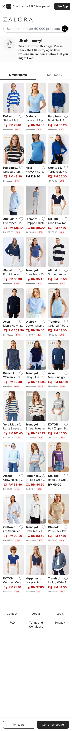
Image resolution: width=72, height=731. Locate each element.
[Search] (65, 28)
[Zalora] (36, 19)
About (36, 613)
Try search (19, 724)
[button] (36, 6)
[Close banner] (4, 6)
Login (60, 613)
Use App (62, 6)
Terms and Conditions (36, 624)
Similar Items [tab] (18, 74)
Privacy (60, 622)
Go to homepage (53, 724)
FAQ (12, 622)
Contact (12, 613)
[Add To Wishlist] (21, 116)
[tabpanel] (36, 339)
